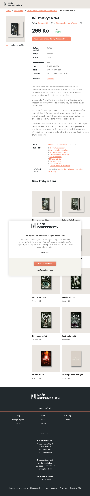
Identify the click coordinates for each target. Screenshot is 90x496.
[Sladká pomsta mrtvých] (76, 363)
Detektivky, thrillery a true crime (42, 10)
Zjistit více (45, 252)
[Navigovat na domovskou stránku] (13, 4)
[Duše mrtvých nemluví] (76, 208)
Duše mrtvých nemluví (58, 150)
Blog (43, 419)
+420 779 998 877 (46, 479)
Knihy (18, 415)
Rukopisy (67, 415)
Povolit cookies (45, 264)
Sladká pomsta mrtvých (60, 166)
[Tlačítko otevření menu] (85, 4)
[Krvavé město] (46, 363)
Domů (8, 10)
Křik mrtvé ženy (56, 157)
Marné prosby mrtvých (59, 152)
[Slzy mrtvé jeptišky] (46, 208)
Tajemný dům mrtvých (59, 154)
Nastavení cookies (45, 270)
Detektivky (52, 171)
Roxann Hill (43, 23)
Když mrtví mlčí (56, 163)
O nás (18, 424)
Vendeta (50, 79)
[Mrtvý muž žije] (76, 286)
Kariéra (67, 419)
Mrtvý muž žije (55, 159)
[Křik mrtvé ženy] (46, 286)
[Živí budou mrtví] (46, 324)
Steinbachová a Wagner (67, 23)
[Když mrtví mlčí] (76, 324)
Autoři (42, 415)
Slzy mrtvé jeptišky (57, 148)
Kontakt (43, 424)
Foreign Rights (18, 419)
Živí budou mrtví (56, 161)
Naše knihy (19, 10)
